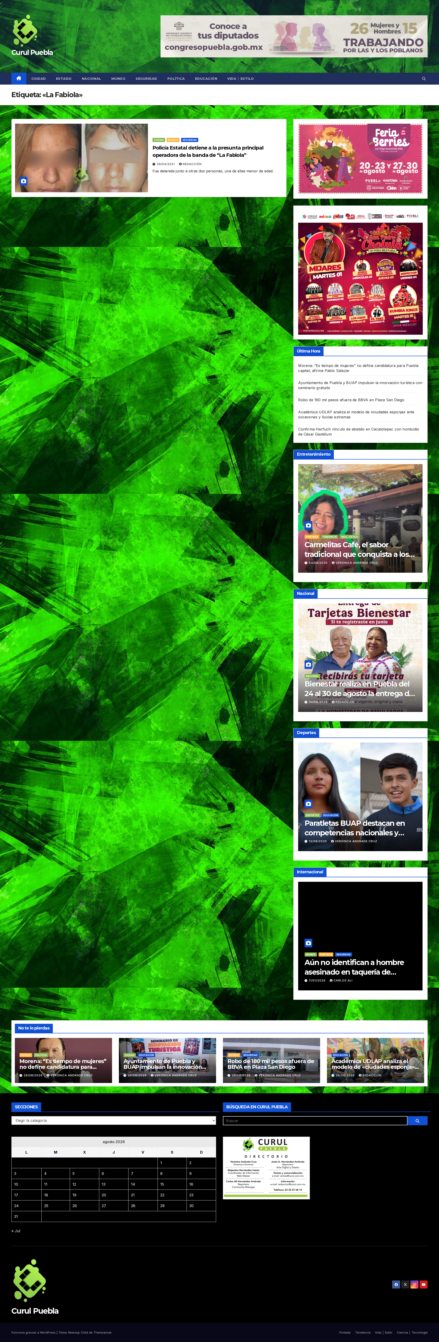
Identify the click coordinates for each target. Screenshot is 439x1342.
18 (46, 1195)
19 (74, 1195)
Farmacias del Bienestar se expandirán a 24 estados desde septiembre (358, 693)
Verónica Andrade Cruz (344, 562)
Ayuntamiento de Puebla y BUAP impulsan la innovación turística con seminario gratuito (165, 1067)
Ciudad (38, 79)
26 (74, 1205)
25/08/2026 (319, 702)
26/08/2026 (33, 1075)
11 (45, 1184)
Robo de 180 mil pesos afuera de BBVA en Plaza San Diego (351, 400)
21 (133, 1195)
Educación (206, 79)
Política (176, 79)
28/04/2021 (166, 164)
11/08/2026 (318, 980)
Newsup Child (78, 1332)
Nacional (91, 79)
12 (74, 1184)
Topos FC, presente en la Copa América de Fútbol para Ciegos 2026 (358, 833)
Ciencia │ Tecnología (412, 1332)
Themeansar (103, 1332)
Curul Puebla (32, 52)
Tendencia (300, 536)
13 (103, 1184)
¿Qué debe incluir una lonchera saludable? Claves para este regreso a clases (345, 554)
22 (162, 1195)
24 (16, 1205)
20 (104, 1195)
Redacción (192, 164)
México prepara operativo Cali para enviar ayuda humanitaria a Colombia (360, 972)
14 (133, 1184)
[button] (424, 78)
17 (16, 1195)
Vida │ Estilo (240, 79)
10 (16, 1184)
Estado (64, 79)
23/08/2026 (306, 562)
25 (46, 1205)
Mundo (118, 79)
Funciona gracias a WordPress (33, 1332)
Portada (329, 676)
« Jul (15, 1231)
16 (191, 1184)
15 (162, 1184)
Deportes (312, 815)
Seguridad (146, 79)
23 (191, 1195)
